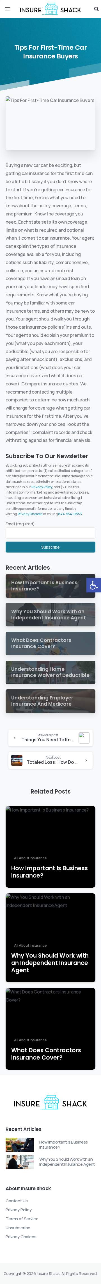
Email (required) (20, 523)
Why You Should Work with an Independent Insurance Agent (50, 963)
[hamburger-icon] (8, 9)
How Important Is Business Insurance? (49, 872)
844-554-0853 (70, 514)
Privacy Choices (30, 514)
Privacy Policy (41, 487)
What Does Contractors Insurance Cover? (46, 1054)
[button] (93, 585)
